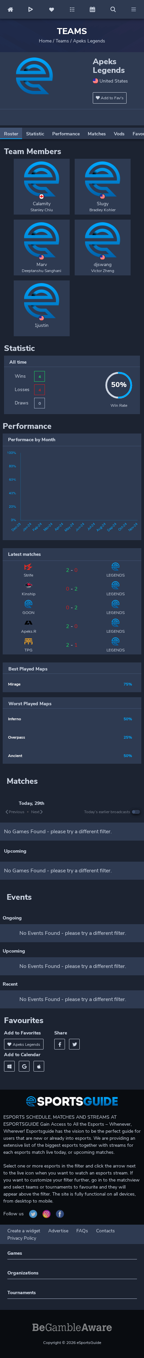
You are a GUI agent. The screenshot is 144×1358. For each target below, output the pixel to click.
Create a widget (23, 1231)
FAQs (82, 1231)
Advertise (58, 1231)
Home (45, 41)
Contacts (105, 1231)
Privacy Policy (21, 1238)
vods (119, 134)
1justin (41, 325)
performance (66, 134)
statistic (35, 134)
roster (11, 134)
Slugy (103, 204)
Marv (42, 264)
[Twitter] (74, 1044)
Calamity (42, 204)
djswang (103, 264)
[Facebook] (59, 1044)
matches (97, 134)
